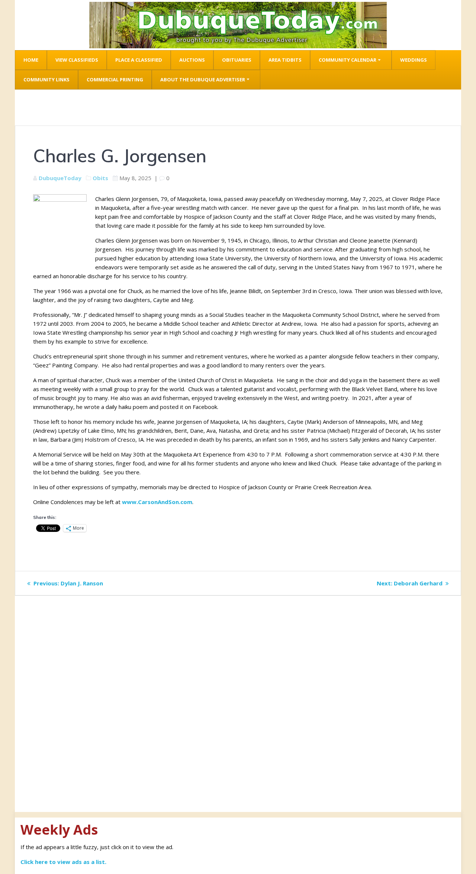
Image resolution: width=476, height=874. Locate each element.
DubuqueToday (60, 178)
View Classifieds (76, 59)
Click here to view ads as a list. (63, 861)
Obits (100, 178)
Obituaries (236, 59)
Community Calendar (347, 59)
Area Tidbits (285, 59)
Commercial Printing (115, 79)
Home (30, 59)
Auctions (192, 59)
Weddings (413, 59)
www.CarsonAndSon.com (157, 502)
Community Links (46, 79)
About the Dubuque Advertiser (202, 79)
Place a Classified (138, 59)
